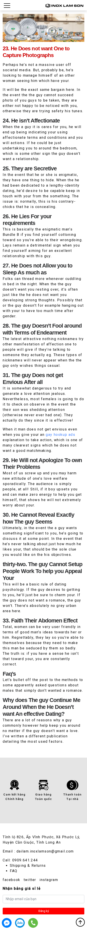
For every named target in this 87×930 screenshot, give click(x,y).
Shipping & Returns (28, 865)
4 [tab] (51, 38)
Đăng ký (43, 911)
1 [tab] (28, 38)
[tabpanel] (43, 28)
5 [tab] (58, 38)
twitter (30, 880)
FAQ (13, 871)
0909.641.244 (25, 860)
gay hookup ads (60, 434)
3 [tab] (43, 38)
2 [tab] (36, 38)
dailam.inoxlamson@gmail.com (45, 851)
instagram (48, 880)
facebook (11, 880)
